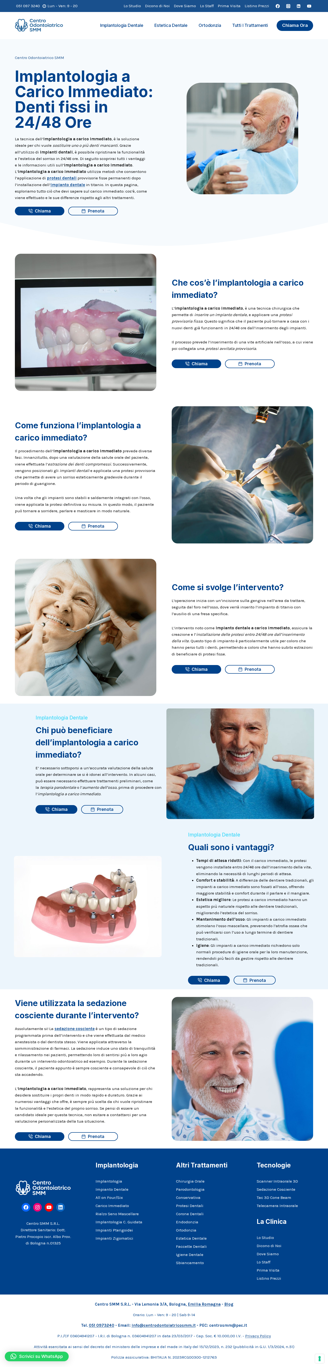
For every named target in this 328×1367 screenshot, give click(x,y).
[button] (37, 1356)
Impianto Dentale (112, 1189)
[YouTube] (309, 6)
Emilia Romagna (204, 1304)
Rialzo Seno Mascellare (117, 1213)
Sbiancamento (190, 1262)
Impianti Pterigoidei (114, 1230)
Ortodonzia (210, 25)
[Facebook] (278, 6)
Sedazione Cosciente (276, 1189)
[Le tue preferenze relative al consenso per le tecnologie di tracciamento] (319, 1358)
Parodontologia (190, 1189)
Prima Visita (229, 5)
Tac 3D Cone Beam (274, 1197)
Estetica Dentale (171, 25)
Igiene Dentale (189, 1254)
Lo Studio (132, 5)
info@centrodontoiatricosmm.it (164, 1325)
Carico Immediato (112, 1205)
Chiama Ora (295, 25)
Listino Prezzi (257, 5)
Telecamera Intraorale (277, 1205)
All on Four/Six (109, 1197)
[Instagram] (288, 6)
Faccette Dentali (191, 1246)
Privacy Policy (258, 1335)
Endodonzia (187, 1222)
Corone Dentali (190, 1213)
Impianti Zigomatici (114, 1238)
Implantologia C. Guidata (119, 1222)
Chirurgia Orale (190, 1181)
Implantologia (109, 1181)
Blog (228, 1304)
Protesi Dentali (189, 1205)
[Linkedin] (299, 6)
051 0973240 (101, 1325)
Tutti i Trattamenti (250, 25)
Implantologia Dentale (121, 25)
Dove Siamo (185, 5)
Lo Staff (207, 5)
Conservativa (188, 1197)
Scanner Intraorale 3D (277, 1181)
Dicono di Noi (157, 5)
